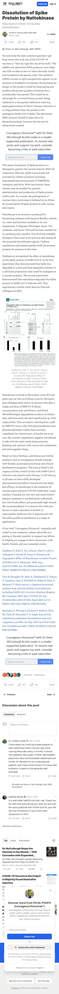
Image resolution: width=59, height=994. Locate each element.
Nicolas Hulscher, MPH (25, 865)
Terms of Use (45, 954)
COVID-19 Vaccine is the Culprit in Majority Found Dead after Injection (21, 879)
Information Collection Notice (38, 956)
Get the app (43, 980)
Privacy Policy (31, 959)
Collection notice (30, 973)
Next (49, 694)
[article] (29, 859)
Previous (11, 694)
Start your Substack (22, 980)
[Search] (54, 840)
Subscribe (42, 4)
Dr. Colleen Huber (17, 740)
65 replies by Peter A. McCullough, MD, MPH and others (32, 785)
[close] (50, 890)
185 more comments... (12, 826)
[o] (51, 852)
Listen (53, 34)
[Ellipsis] (55, 740)
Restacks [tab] (21, 714)
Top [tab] (5, 840)
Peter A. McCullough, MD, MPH (23, 33)
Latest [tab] (13, 840)
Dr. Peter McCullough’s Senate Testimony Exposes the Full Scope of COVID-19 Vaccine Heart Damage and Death (22, 860)
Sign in (53, 4)
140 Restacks (39, 675)
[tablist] (14, 714)
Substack (15, 988)
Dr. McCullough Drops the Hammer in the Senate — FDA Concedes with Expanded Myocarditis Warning (19, 852)
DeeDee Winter (16, 796)
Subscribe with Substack (31, 947)
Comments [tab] (9, 714)
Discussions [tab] (24, 840)
